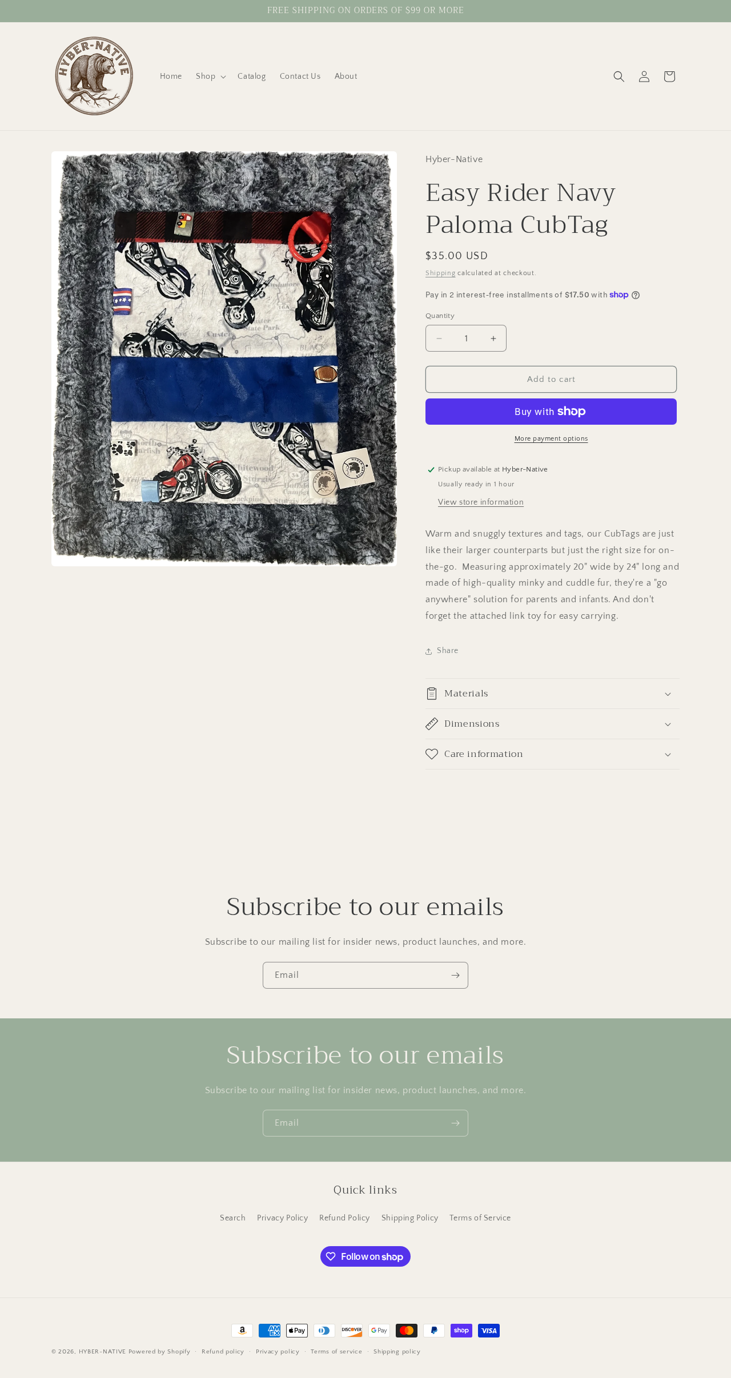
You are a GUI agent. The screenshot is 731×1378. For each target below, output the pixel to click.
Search (233, 1218)
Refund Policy (344, 1218)
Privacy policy (278, 1351)
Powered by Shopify (159, 1351)
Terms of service (336, 1351)
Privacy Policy (282, 1218)
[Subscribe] (455, 975)
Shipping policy (397, 1351)
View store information (481, 502)
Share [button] (448, 650)
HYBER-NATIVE (102, 1351)
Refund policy (223, 1351)
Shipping (440, 273)
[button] (210, 76)
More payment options (551, 438)
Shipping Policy (410, 1218)
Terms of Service (480, 1218)
